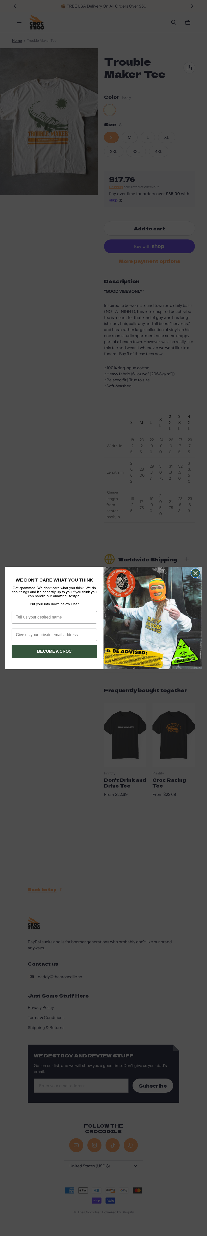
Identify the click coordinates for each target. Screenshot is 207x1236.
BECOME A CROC (54, 651)
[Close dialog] (195, 573)
